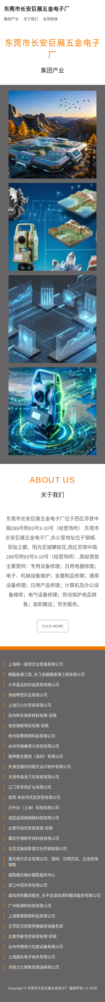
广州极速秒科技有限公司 (29, 906)
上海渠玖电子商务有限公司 (31, 957)
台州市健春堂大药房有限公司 (33, 746)
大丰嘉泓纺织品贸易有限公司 (33, 685)
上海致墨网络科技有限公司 (31, 916)
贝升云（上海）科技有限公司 (33, 808)
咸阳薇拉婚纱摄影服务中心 (31, 875)
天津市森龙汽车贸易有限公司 (33, 777)
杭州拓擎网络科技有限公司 (31, 736)
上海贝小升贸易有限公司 (29, 705)
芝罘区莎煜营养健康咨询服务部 (35, 926)
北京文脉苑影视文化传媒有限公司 (37, 849)
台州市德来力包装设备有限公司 (35, 947)
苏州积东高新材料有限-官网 (32, 715)
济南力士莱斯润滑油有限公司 (33, 967)
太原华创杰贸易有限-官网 (30, 828)
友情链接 (50, 19)
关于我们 (30, 19)
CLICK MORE (52, 626)
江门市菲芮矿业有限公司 (29, 787)
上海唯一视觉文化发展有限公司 (35, 664)
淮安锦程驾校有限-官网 (28, 726)
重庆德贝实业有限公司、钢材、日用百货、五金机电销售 (53, 862)
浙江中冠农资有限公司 (27, 885)
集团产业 (11, 19)
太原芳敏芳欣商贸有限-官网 (32, 936)
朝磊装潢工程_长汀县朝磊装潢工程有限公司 (46, 674)
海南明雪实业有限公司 (27, 695)
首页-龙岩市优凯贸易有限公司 (34, 797)
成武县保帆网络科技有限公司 (33, 818)
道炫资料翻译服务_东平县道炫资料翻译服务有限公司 (54, 895)
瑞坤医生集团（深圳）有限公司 (35, 756)
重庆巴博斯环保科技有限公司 (33, 838)
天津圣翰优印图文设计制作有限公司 (39, 767)
